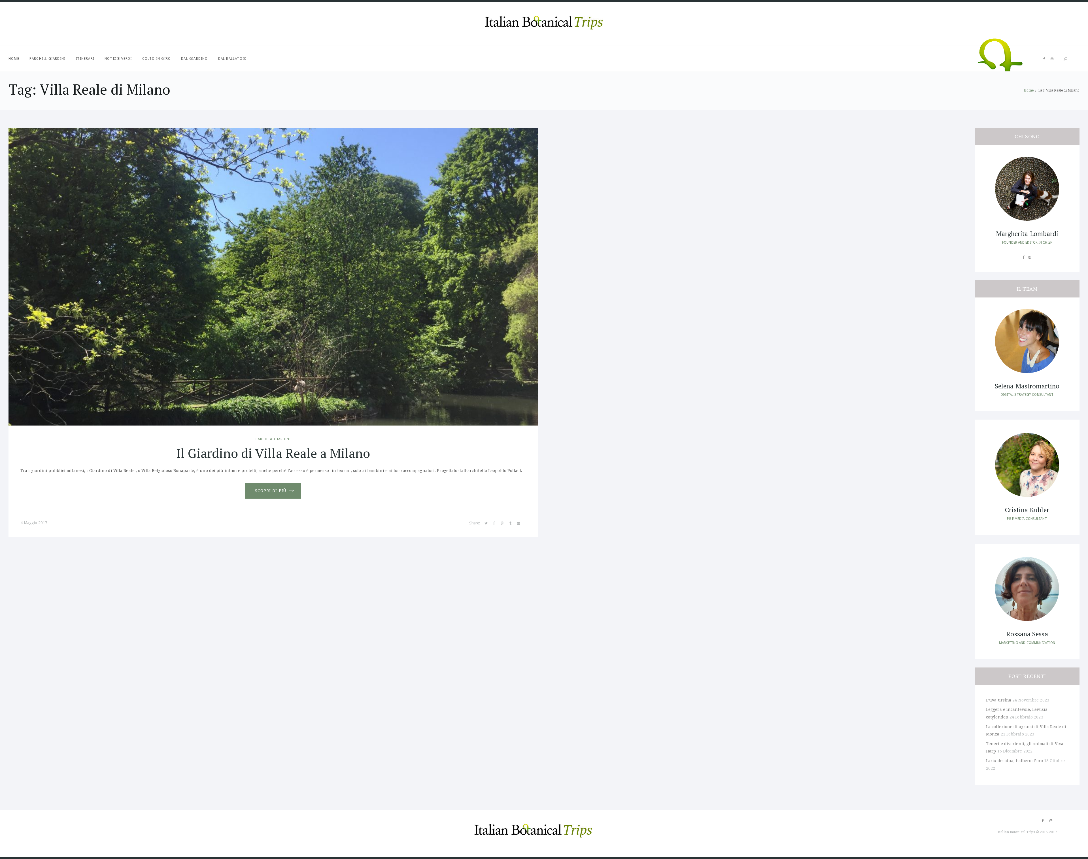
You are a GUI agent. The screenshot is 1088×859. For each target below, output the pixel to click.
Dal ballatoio (232, 59)
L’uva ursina (998, 700)
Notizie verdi (118, 59)
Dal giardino (194, 59)
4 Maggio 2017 (33, 522)
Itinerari (85, 59)
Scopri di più (270, 490)
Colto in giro (156, 59)
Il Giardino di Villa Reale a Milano (273, 453)
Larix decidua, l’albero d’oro (1014, 760)
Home (13, 59)
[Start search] (1065, 59)
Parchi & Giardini (47, 59)
